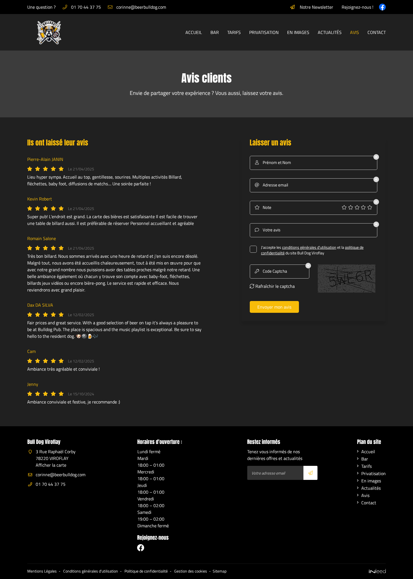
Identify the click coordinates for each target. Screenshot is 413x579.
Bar (214, 32)
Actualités (330, 32)
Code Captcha (271, 271)
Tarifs (234, 32)
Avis (354, 32)
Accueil (193, 32)
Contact (376, 32)
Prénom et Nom (273, 162)
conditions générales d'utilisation (309, 247)
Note (263, 207)
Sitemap (219, 571)
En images (298, 32)
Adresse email (271, 185)
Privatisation (264, 32)
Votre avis (267, 230)
